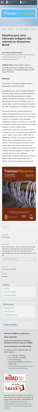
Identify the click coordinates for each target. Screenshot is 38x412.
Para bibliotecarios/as (10, 315)
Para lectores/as (9, 308)
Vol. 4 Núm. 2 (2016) (22, 29)
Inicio (3, 29)
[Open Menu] (2, 2)
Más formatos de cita (10, 259)
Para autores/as (9, 311)
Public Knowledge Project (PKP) (14, 401)
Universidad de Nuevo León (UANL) (16, 403)
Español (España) (10, 292)
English (6, 288)
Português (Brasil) (10, 295)
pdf (6, 227)
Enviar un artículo (10, 324)
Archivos (10, 29)
